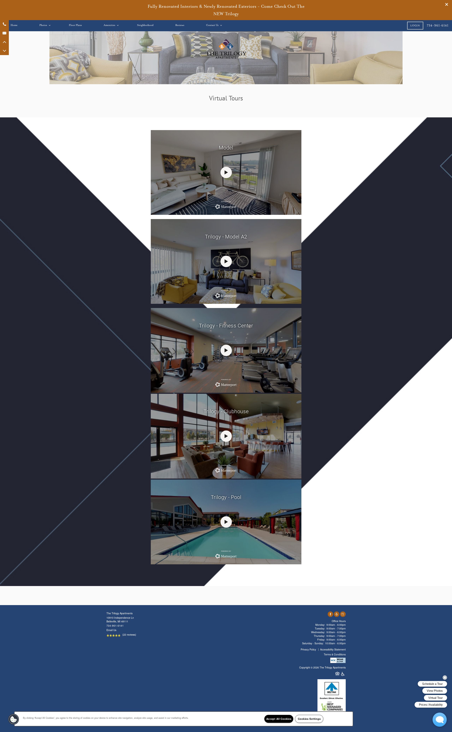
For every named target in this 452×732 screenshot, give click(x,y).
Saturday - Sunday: (313, 643)
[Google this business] (343, 614)
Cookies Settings (309, 719)
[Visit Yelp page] (336, 614)
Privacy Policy (308, 649)
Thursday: (319, 636)
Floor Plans (75, 25)
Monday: (320, 624)
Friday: (321, 639)
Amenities (109, 25)
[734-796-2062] (4, 24)
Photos (43, 25)
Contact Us (212, 25)
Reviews (179, 25)
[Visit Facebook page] (330, 614)
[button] (446, 4)
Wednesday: (318, 632)
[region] (183, 718)
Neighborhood (145, 25)
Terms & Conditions (335, 654)
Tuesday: (320, 628)
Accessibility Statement (333, 649)
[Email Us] (4, 33)
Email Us (111, 630)
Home (14, 25)
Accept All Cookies (279, 719)
